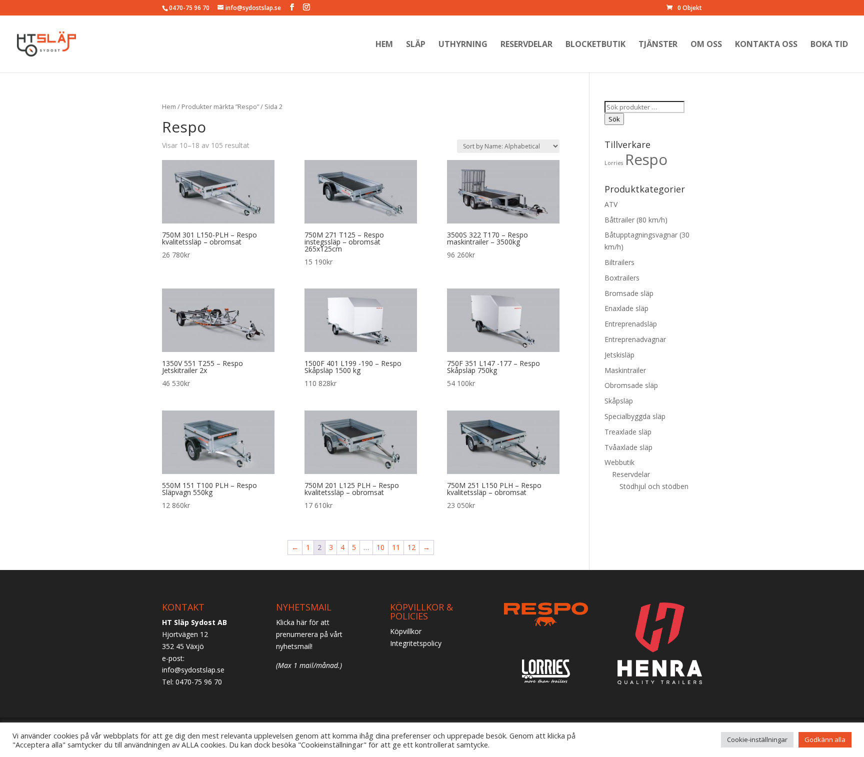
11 (396, 547)
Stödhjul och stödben (654, 486)
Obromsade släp (631, 385)
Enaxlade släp (626, 308)
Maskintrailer (625, 370)
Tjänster (658, 45)
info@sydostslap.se (193, 669)
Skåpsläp (618, 401)
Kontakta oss (766, 45)
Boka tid (829, 45)
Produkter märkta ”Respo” (220, 106)
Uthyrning (463, 45)
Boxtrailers (622, 277)
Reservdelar (526, 45)
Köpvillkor (406, 631)
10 (380, 547)
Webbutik (619, 462)
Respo (646, 160)
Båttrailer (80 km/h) (636, 219)
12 (412, 547)
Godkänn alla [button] (825, 739)
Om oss (706, 45)
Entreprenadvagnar (635, 339)
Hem (384, 45)
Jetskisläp (619, 355)
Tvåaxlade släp (628, 447)
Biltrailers (619, 262)
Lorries (613, 163)
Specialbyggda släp (635, 416)
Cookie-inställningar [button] (757, 739)
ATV (611, 204)
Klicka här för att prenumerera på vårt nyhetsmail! (309, 634)
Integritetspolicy (416, 643)
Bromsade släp (629, 293)
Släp (416, 45)
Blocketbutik (596, 45)
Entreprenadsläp (630, 323)
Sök (614, 119)
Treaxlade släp (628, 431)
